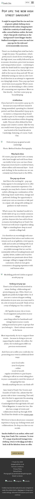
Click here (21, 490)
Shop (22, 442)
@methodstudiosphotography (22, 473)
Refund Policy (17, 471)
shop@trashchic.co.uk (17, 464)
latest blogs (17, 453)
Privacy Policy (17, 469)
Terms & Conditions (17, 466)
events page (28, 415)
